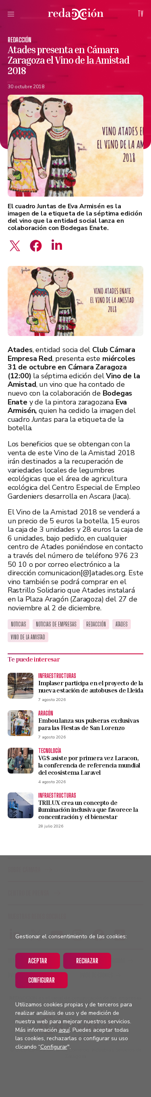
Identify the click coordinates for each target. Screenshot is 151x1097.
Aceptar (37, 960)
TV (140, 13)
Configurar (41, 980)
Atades (122, 624)
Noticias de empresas (56, 624)
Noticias (18, 624)
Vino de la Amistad (28, 637)
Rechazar (87, 960)
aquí (64, 1030)
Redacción (19, 40)
